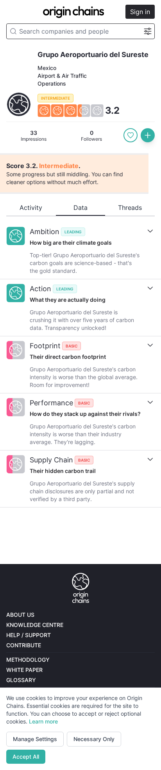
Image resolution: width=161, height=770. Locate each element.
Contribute (23, 645)
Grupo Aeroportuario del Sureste (93, 54)
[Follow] (130, 135)
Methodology (28, 659)
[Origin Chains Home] (80, 588)
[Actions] (148, 135)
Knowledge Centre (34, 624)
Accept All (26, 756)
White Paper (24, 669)
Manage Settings (35, 739)
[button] (80, 96)
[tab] (31, 208)
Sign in (140, 12)
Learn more (43, 721)
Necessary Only (93, 739)
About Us (20, 614)
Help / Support (28, 635)
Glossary (21, 680)
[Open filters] (148, 31)
